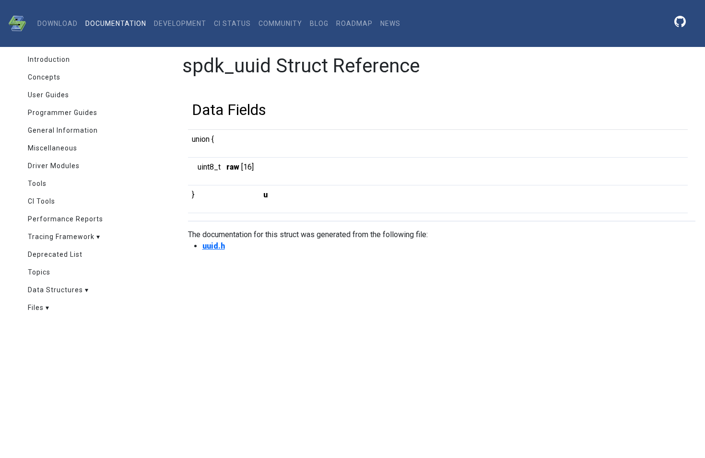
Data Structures (55, 290)
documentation (115, 23)
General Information (63, 130)
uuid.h (213, 246)
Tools (37, 183)
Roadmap (354, 23)
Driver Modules (54, 166)
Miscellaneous (52, 148)
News (390, 23)
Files (36, 307)
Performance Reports (65, 219)
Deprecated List (55, 254)
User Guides (48, 95)
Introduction (49, 59)
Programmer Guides (62, 112)
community (280, 23)
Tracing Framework (61, 236)
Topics (39, 272)
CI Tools (41, 201)
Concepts (44, 77)
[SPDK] (15, 23)
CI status (232, 23)
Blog (319, 23)
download (57, 23)
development (180, 23)
